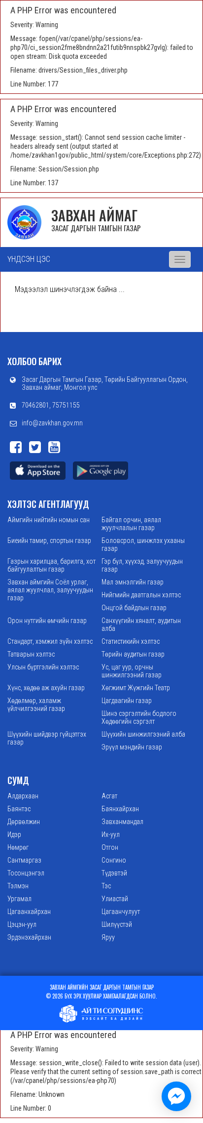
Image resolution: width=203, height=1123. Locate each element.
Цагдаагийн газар (127, 701)
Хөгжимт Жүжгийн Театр (136, 688)
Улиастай (115, 899)
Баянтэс (19, 809)
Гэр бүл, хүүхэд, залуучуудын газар (142, 565)
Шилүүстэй (117, 924)
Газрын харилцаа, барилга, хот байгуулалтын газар (51, 565)
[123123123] (176, 1096)
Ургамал (19, 899)
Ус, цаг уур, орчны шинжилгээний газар (132, 671)
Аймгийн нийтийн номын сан (48, 520)
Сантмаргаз (24, 860)
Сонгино (114, 860)
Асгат (109, 796)
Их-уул (111, 834)
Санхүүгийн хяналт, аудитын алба (141, 624)
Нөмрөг (18, 847)
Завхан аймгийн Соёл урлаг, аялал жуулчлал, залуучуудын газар (50, 590)
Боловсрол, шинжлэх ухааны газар (143, 544)
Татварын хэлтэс (31, 654)
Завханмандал (122, 822)
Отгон (110, 847)
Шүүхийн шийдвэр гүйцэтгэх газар (46, 738)
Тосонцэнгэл (25, 873)
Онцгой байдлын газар (134, 608)
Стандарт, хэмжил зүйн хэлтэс (50, 641)
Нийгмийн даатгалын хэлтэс (141, 595)
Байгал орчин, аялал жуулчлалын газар (131, 524)
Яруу (108, 937)
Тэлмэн (18, 886)
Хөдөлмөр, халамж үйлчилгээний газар (36, 704)
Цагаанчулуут (121, 911)
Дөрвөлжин (23, 822)
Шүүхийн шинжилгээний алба (143, 734)
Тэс (106, 886)
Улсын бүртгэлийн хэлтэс (43, 667)
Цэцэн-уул (21, 924)
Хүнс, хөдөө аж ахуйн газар (46, 688)
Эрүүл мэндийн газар (132, 747)
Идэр (14, 834)
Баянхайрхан (120, 809)
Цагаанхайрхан (29, 911)
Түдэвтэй (114, 873)
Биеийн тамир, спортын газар (49, 540)
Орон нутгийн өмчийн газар (47, 620)
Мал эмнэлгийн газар (133, 582)
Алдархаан (22, 796)
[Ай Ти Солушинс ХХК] (101, 1012)
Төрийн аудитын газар (133, 654)
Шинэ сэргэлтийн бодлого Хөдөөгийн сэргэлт (139, 717)
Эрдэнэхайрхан (29, 937)
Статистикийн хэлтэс (131, 641)
